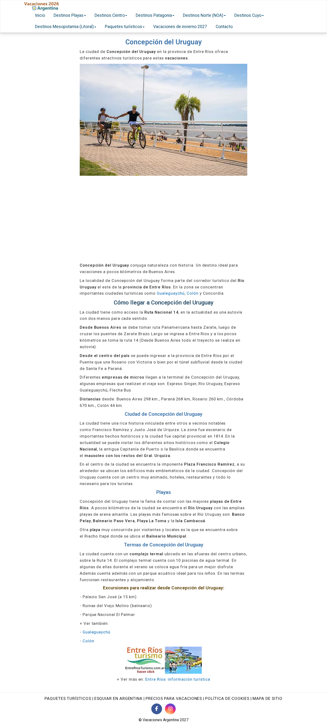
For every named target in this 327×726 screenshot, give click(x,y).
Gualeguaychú (171, 293)
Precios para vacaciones (174, 698)
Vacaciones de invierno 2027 (180, 26)
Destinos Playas (69, 15)
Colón (192, 293)
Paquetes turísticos (123, 26)
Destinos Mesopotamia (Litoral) (64, 26)
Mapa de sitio (267, 698)
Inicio (40, 15)
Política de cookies (227, 698)
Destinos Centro (110, 15)
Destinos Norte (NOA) (203, 15)
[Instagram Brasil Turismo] (170, 708)
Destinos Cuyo (247, 15)
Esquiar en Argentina (118, 698)
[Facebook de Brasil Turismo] (156, 708)
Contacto (224, 26)
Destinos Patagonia (154, 15)
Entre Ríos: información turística (177, 679)
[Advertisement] (163, 218)
